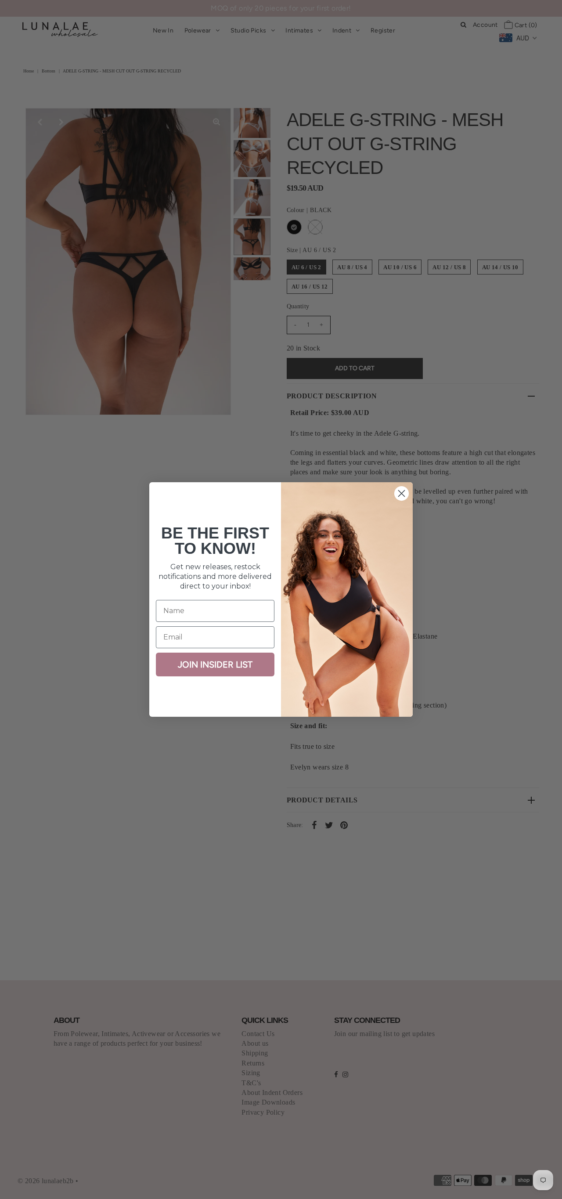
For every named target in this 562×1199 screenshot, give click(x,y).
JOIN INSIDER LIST (215, 664)
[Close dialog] (401, 493)
